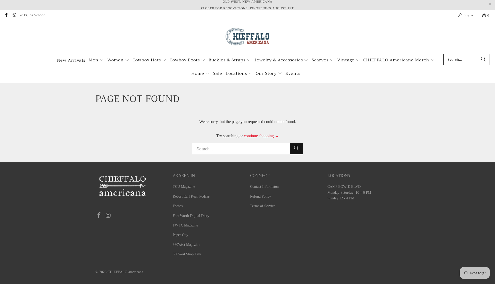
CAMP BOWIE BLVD (344, 187)
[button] (96, 60)
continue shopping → (261, 136)
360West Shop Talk (187, 254)
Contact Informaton (264, 187)
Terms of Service (262, 206)
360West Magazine (186, 245)
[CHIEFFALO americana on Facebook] (6, 15)
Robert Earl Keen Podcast (191, 196)
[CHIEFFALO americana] (247, 38)
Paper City (180, 235)
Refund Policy (260, 196)
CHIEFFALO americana (125, 272)
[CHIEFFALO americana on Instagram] (14, 15)
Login (468, 15)
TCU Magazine (184, 187)
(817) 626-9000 (33, 15)
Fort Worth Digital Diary (191, 216)
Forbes (178, 206)
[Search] (483, 59)
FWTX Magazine (185, 225)
